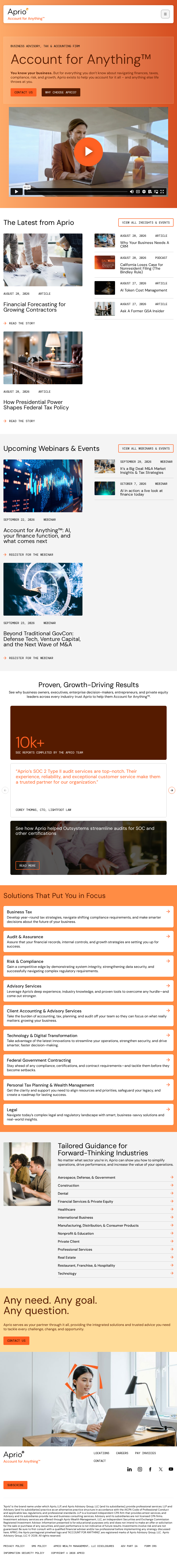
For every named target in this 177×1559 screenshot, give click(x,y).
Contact (100, 1461)
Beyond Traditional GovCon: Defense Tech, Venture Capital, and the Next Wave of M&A (42, 639)
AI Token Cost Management (143, 290)
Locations (101, 1453)
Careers (122, 1453)
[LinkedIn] (129, 1469)
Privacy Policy (14, 1546)
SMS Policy (39, 1546)
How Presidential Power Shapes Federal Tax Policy (36, 405)
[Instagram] (139, 1469)
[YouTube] (171, 1469)
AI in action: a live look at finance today (141, 492)
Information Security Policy (23, 1553)
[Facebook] (150, 1469)
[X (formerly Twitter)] (160, 1469)
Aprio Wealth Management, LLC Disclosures (84, 1546)
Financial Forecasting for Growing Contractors (34, 307)
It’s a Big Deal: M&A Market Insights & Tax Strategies (143, 470)
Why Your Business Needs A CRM (144, 244)
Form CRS (150, 1546)
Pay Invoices (145, 1453)
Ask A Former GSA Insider (142, 311)
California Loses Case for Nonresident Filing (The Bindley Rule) (141, 268)
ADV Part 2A (129, 1546)
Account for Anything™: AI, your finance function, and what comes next (37, 536)
